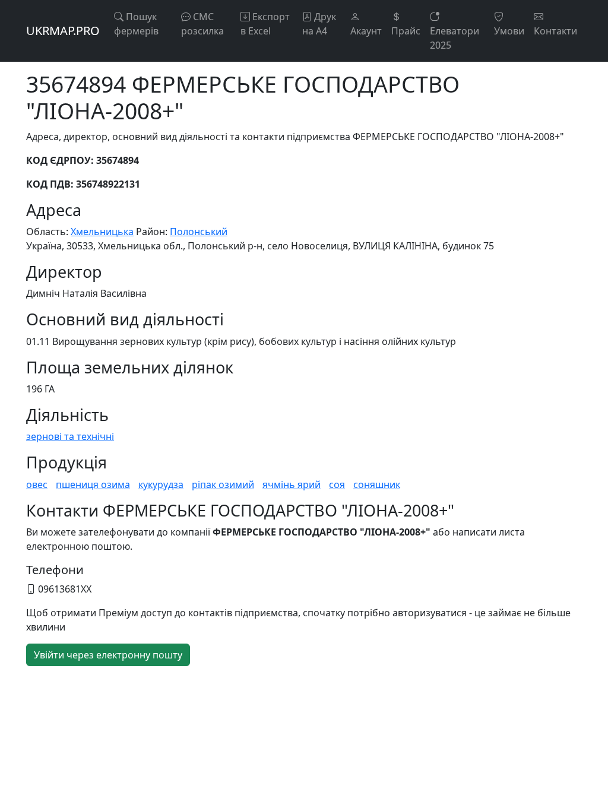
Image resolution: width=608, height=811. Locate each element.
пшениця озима (93, 484)
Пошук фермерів (136, 23)
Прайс (405, 30)
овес (37, 484)
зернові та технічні (70, 436)
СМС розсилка (202, 23)
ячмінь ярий (291, 484)
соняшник (376, 484)
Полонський (198, 231)
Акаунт (366, 30)
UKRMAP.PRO (63, 31)
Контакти (555, 30)
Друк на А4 (319, 23)
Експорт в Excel (265, 23)
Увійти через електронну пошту (108, 654)
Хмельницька (102, 231)
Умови (509, 30)
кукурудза (160, 484)
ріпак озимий (223, 484)
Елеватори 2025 (454, 38)
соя (337, 484)
